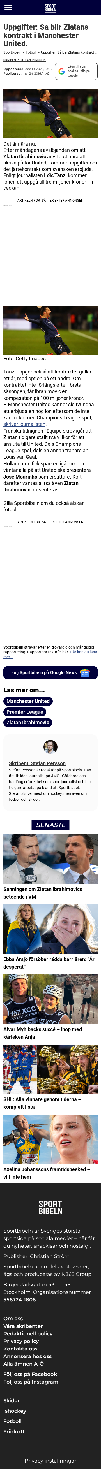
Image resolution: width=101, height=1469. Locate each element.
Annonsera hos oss (27, 1356)
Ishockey (14, 1411)
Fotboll (31, 52)
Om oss (13, 1318)
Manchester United (28, 701)
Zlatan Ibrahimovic (27, 722)
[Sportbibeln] (50, 8)
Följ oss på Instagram (30, 1382)
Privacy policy (21, 1341)
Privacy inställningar (50, 1461)
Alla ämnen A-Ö (23, 1364)
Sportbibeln (12, 52)
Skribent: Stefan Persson (24, 60)
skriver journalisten (24, 424)
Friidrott (14, 1432)
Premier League (24, 712)
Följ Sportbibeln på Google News (44, 672)
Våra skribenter (23, 1326)
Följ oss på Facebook (30, 1374)
